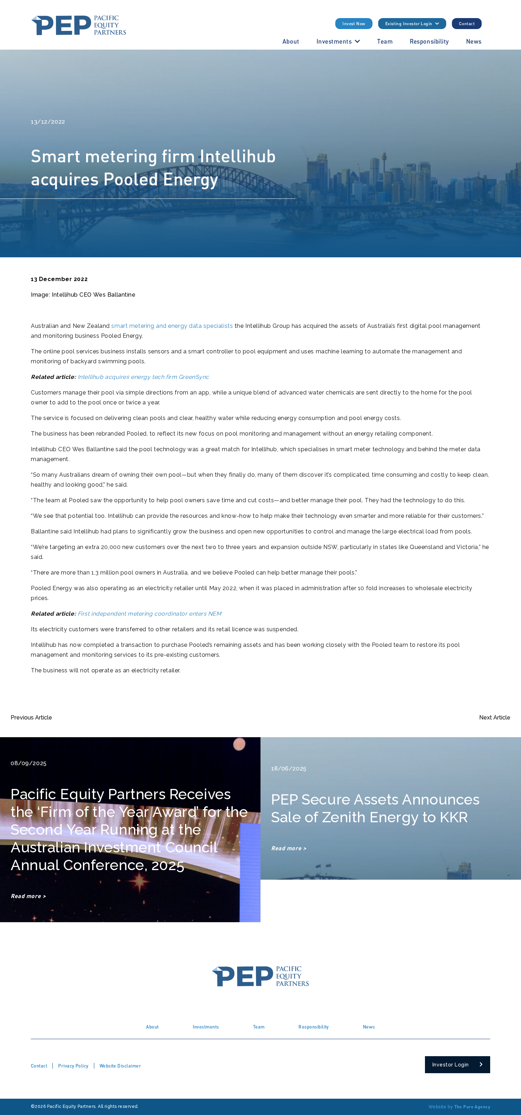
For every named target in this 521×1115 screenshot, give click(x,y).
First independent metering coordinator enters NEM (150, 613)
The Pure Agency (472, 1106)
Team (385, 41)
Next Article (494, 717)
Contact (467, 23)
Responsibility (429, 41)
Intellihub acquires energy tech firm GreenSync (143, 377)
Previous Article (31, 717)
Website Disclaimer (120, 1066)
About (290, 41)
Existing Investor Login (408, 23)
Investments (334, 41)
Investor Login (450, 1065)
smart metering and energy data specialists (172, 326)
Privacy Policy (73, 1066)
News (474, 41)
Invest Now (353, 23)
